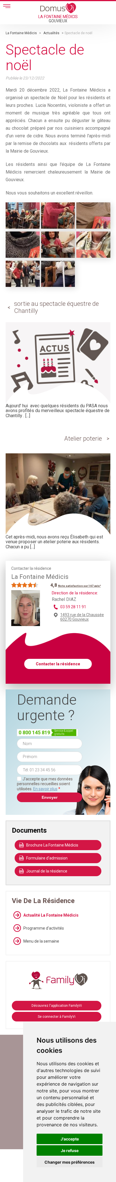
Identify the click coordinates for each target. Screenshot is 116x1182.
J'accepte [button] (70, 1138)
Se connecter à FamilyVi (56, 1017)
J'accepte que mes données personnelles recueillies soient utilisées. (45, 784)
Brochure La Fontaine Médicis (52, 845)
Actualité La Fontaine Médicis (51, 915)
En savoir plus (45, 789)
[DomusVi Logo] (58, 8)
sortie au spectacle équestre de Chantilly (56, 307)
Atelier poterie (83, 438)
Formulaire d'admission (47, 858)
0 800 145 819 (34, 732)
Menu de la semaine (41, 941)
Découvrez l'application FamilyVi (57, 1006)
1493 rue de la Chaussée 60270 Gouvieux (82, 617)
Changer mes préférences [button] (69, 1162)
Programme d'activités (43, 928)
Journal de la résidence (46, 871)
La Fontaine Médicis (21, 33)
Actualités (51, 33)
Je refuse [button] (70, 1150)
